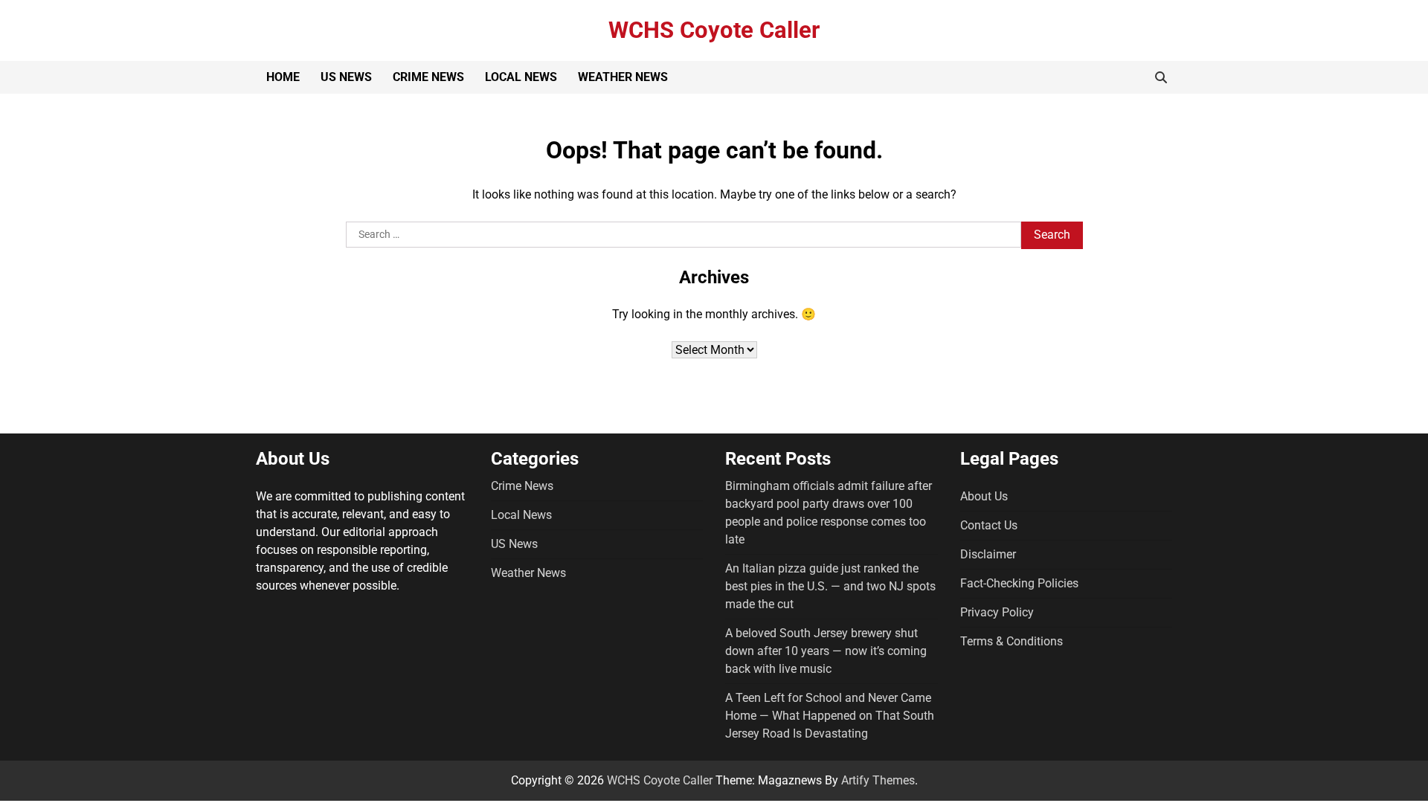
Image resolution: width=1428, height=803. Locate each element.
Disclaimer (988, 554)
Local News (521, 77)
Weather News (623, 77)
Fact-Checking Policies (1019, 583)
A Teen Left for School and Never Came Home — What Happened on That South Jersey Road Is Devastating (829, 716)
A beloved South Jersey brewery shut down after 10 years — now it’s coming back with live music (826, 651)
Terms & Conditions (1011, 641)
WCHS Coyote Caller (714, 30)
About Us (984, 496)
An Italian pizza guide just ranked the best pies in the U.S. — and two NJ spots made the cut (830, 586)
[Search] (1161, 77)
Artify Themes (878, 780)
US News (346, 77)
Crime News (428, 77)
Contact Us (988, 525)
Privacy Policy (997, 612)
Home (283, 77)
